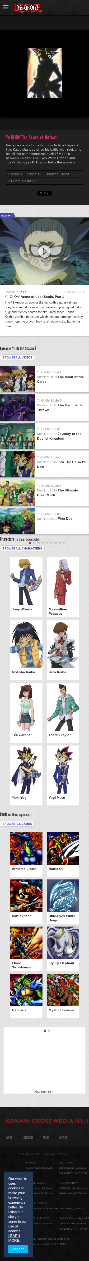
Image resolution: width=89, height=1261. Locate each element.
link (5, 7)
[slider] (44, 101)
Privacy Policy (56, 1154)
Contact (64, 1138)
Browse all (17, 357)
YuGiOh (28, 8)
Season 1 (30, 348)
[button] (7, 108)
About (8, 1138)
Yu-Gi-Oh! (34, 297)
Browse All (17, 823)
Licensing (27, 1138)
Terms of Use (29, 1154)
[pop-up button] (74, 108)
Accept (18, 1249)
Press (46, 1138)
